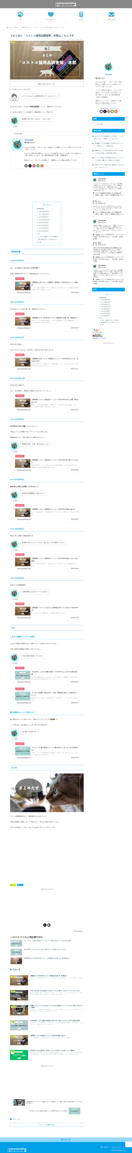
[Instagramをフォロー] (34, 165)
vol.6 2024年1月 (44, 217)
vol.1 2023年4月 (44, 231)
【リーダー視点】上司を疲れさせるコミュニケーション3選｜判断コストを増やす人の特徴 (109, 159)
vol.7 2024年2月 (44, 214)
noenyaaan (29, 140)
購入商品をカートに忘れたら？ (48, 239)
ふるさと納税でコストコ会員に (48, 236)
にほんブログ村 (97, 332)
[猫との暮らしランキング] (97, 335)
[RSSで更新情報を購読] (42, 165)
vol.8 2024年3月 (44, 211)
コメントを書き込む (47, 1125)
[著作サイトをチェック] (26, 165)
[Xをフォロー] (30, 165)
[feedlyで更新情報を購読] (38, 165)
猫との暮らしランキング (99, 338)
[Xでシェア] (45, 925)
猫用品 (14, 885)
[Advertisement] (47, 185)
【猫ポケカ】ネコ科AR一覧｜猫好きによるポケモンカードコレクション (109, 166)
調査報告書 (40, 208)
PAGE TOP (67, 1140)
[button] (49, 925)
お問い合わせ (104, 1147)
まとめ (39, 242)
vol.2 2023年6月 (44, 228)
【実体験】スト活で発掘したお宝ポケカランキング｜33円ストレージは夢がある (109, 145)
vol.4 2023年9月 (44, 222)
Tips (38, 234)
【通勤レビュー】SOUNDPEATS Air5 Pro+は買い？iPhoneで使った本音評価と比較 (108, 152)
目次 (44, 205)
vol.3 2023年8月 (44, 225)
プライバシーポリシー (118, 1147)
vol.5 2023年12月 (44, 220)
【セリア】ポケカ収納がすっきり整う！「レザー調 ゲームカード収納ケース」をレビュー (109, 137)
